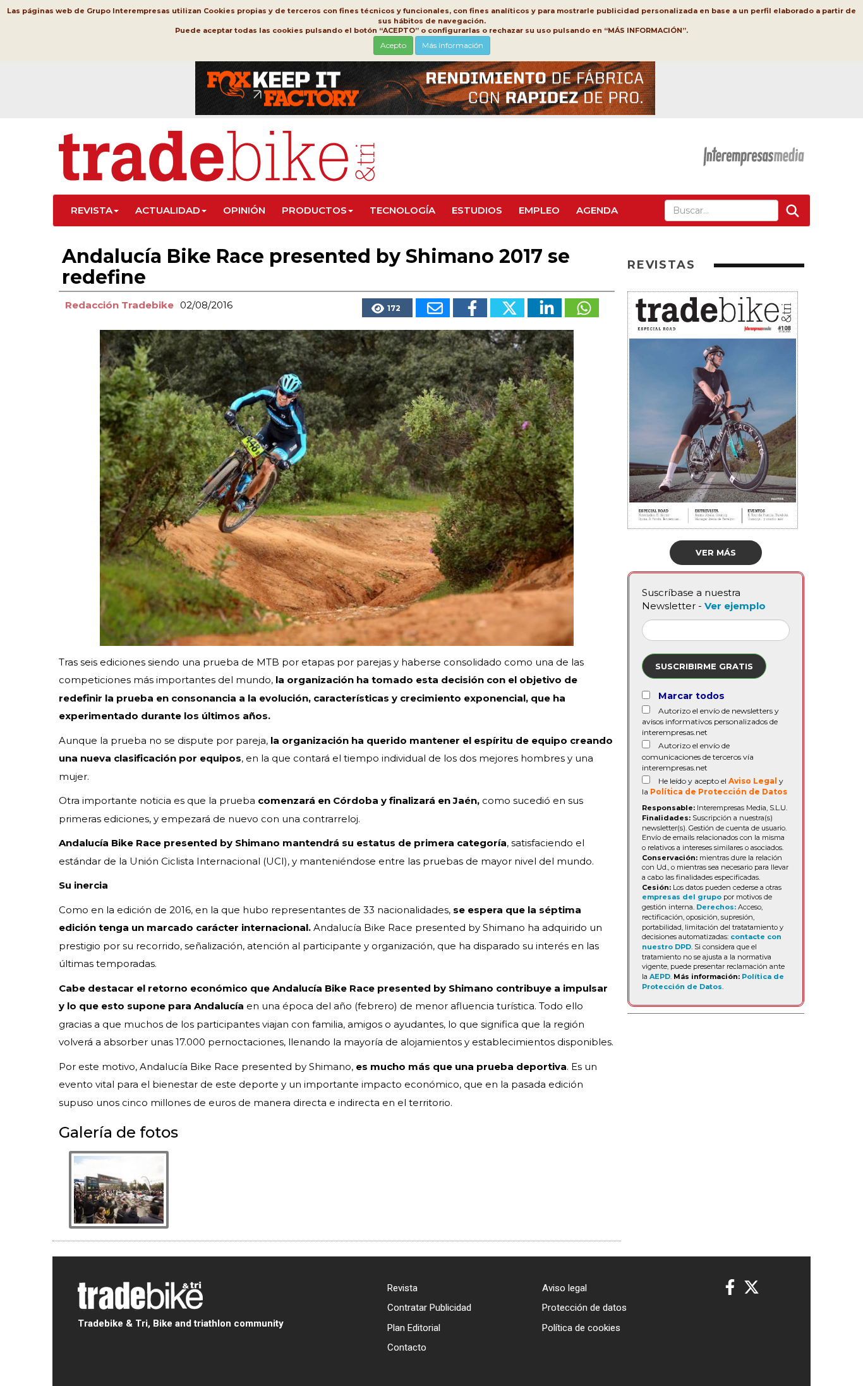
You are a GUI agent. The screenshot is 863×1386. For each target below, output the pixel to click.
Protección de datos (584, 1307)
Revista (91, 210)
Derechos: (716, 907)
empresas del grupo (681, 896)
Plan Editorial (413, 1328)
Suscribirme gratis (704, 666)
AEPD (659, 976)
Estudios (477, 210)
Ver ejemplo (735, 606)
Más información (452, 45)
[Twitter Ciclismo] (751, 1288)
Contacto (406, 1347)
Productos (314, 210)
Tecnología (402, 210)
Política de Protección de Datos (718, 791)
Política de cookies (581, 1328)
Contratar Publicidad (429, 1307)
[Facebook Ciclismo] (730, 1288)
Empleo (539, 210)
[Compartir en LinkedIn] (545, 307)
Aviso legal (564, 1288)
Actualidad (167, 210)
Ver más (716, 552)
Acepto (393, 45)
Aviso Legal (752, 781)
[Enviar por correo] (433, 307)
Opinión (244, 210)
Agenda (597, 210)
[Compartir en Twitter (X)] (507, 307)
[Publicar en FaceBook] (470, 307)
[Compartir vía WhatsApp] (582, 307)
